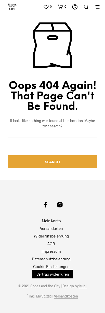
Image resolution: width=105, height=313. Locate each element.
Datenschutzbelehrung (51, 259)
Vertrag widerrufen (52, 274)
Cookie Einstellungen (51, 266)
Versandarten (51, 228)
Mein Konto (51, 220)
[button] (47, 6)
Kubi (83, 286)
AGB (51, 243)
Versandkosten (66, 296)
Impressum (51, 251)
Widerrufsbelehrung (51, 236)
